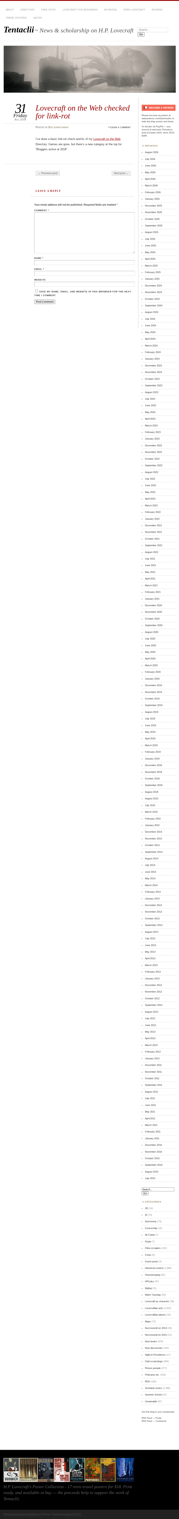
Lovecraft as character (157, 1301)
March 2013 (151, 965)
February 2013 (153, 971)
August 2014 (151, 858)
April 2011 (150, 1118)
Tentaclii (18, 29)
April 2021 (150, 578)
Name (38, 258)
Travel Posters (16, 17)
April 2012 (150, 1038)
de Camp (150, 1234)
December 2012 (153, 985)
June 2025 (150, 245)
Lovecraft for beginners (80, 9)
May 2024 (150, 332)
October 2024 (152, 299)
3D (146, 1208)
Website (40, 280)
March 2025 (151, 265)
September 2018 (153, 785)
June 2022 (150, 485)
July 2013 (150, 938)
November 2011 (153, 1071)
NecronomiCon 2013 (156, 1328)
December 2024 (153, 285)
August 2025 (151, 232)
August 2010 (151, 1171)
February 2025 (153, 272)
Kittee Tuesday (153, 1294)
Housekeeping (152, 1274)
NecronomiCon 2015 (156, 1335)
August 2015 (151, 798)
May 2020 (150, 652)
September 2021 (153, 545)
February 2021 (153, 592)
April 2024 (150, 338)
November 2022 (153, 452)
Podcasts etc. (152, 1374)
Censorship (151, 1228)
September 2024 (153, 305)
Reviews (157, 9)
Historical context (154, 1268)
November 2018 (153, 772)
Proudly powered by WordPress (22, 1514)
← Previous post (47, 173)
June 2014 (150, 872)
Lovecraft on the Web (106, 139)
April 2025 (150, 259)
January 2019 (152, 758)
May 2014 (150, 878)
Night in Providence (155, 1354)
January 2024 (152, 358)
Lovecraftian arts (154, 1308)
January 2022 (152, 519)
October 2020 (152, 618)
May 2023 (150, 412)
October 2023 (152, 379)
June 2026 (150, 165)
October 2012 (152, 998)
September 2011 (153, 1085)
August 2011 (151, 1091)
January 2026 (152, 199)
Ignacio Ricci (73, 1514)
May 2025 (150, 252)
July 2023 (150, 398)
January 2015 (152, 825)
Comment (41, 210)
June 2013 (150, 945)
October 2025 (152, 219)
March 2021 (151, 585)
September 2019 (153, 705)
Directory (28, 9)
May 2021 (150, 572)
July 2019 (150, 718)
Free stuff (48, 9)
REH (147, 1381)
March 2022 (151, 505)
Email (39, 269)
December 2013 (153, 905)
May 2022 (150, 492)
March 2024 (151, 345)
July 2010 (150, 1178)
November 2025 (153, 212)
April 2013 (150, 958)
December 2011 (153, 1065)
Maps (148, 1321)
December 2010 (153, 1145)
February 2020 (153, 672)
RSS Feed (147, 1418)
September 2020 (153, 625)
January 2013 (152, 978)
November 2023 (153, 372)
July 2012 (150, 1018)
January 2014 (152, 898)
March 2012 (151, 1045)
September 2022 (153, 465)
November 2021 (153, 532)
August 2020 (151, 632)
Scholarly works (153, 1388)
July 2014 (150, 865)
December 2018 (153, 765)
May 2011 (150, 1111)
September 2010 (153, 1165)
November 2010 (153, 1151)
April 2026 (150, 179)
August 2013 (151, 932)
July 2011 (150, 1098)
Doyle (148, 1241)
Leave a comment (120, 127)
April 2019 (150, 738)
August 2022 (151, 472)
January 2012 (152, 1058)
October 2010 (152, 1158)
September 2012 (153, 1005)
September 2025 (153, 225)
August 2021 (151, 552)
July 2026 (150, 159)
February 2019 (153, 752)
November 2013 (153, 911)
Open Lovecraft (134, 9)
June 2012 (150, 1025)
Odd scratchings (58, 127)
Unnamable (151, 1401)
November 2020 (153, 612)
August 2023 (151, 392)
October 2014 (152, 845)
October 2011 (152, 1078)
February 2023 (153, 432)
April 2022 (150, 498)
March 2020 (151, 665)
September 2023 (153, 385)
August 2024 (151, 312)
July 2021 (150, 558)
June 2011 (150, 1105)
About (10, 9)
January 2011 (152, 1138)
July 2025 (150, 239)
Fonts (148, 1255)
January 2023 (152, 438)
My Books (110, 9)
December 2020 (153, 605)
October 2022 (152, 458)
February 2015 (153, 818)
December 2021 (153, 525)
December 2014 (153, 831)
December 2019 (153, 685)
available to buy (37, 1492)
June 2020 (150, 645)
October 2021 (152, 538)
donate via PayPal (154, 126)
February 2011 (152, 1131)
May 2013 (150, 951)
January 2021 (152, 598)
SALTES (37, 17)
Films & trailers (153, 1248)
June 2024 (150, 325)
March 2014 (151, 885)
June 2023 (150, 405)
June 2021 (150, 565)
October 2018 (152, 778)
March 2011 (151, 1125)
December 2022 (153, 445)
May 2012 (150, 1031)
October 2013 (152, 918)
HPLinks (149, 1281)
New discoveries (154, 1348)
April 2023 (150, 418)
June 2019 (150, 725)
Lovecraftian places (155, 1314)
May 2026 (150, 172)
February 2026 (153, 192)
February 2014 (153, 891)
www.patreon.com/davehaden (157, 118)
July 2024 (150, 319)
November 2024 (153, 292)
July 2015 (150, 805)
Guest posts (151, 1261)
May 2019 (150, 732)
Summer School (153, 1394)
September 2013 (153, 925)
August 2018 (151, 792)
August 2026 (151, 152)
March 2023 (151, 425)
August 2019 (151, 712)
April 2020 (150, 658)
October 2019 (152, 698)
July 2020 (150, 638)
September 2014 (153, 852)
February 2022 (153, 512)
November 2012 (153, 991)
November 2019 (153, 692)
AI (146, 1214)
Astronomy (151, 1221)
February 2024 (153, 352)
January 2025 (152, 278)
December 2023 (153, 365)
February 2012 (153, 1051)
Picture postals (153, 1368)
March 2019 (151, 745)
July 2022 (150, 478)
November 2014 (153, 838)
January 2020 (152, 678)
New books (151, 1341)
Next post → (121, 173)
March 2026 (151, 185)
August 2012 (151, 1011)
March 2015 (151, 812)
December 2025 (153, 205)
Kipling (148, 1288)
